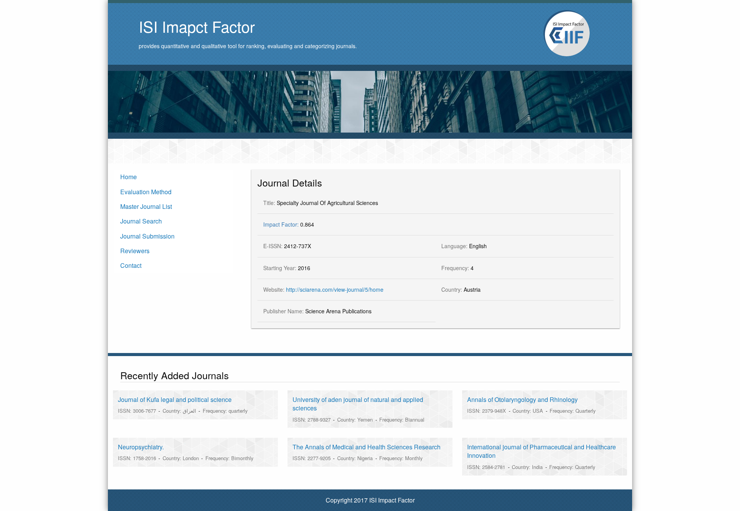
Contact (130, 265)
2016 (286, 268)
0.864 (288, 224)
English (464, 246)
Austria (461, 289)
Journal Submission (147, 236)
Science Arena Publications (317, 311)
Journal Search (141, 221)
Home (128, 176)
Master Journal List (146, 206)
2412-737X (287, 246)
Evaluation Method (146, 191)
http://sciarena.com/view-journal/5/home (334, 289)
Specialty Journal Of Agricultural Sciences (320, 203)
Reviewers (135, 250)
